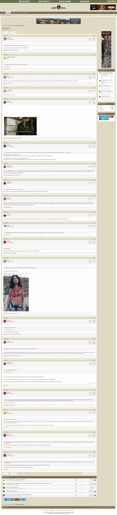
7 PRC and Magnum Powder (11, 490)
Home (4, 12)
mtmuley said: (6, 150)
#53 (94, 257)
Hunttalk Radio (52, 510)
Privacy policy (104, 507)
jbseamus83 (8, 492)
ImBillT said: (6, 187)
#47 (94, 163)
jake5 (113, 109)
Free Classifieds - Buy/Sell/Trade (106, 99)
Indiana (94, 103)
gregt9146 (4, 30)
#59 (94, 432)
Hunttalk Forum (46, 510)
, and (11, 253)
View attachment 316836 (8, 329)
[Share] (93, 36)
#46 (94, 142)
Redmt (92, 480)
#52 (94, 238)
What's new (14, 12)
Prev (4, 32)
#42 (94, 54)
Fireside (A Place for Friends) (105, 94)
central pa (93, 147)
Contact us (94, 507)
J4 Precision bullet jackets (10, 376)
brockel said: (6, 397)
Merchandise (64, 510)
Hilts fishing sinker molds (105, 96)
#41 (94, 35)
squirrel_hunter (90, 495)
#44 (94, 87)
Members (24, 12)
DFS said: (6, 439)
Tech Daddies (72, 512)
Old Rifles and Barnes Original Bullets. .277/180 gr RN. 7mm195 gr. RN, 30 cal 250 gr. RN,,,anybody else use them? (28, 483)
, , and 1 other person (14, 138)
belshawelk (91, 488)
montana (94, 243)
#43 (94, 73)
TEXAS (94, 40)
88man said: (6, 325)
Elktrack (7, 488)
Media (19, 12)
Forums (8, 12)
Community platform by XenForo (52, 512)
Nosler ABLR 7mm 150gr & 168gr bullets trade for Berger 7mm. (18, 494)
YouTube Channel (70, 510)
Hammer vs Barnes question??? (12, 487)
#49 (94, 195)
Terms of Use (99, 507)
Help (108, 507)
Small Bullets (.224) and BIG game (107, 91)
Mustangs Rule (8, 484)
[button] (16, 13)
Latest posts (102, 70)
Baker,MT (93, 343)
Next (14, 32)
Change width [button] (5, 507)
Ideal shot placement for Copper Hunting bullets (15, 479)
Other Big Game (103, 83)
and (12, 50)
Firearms (17, 484)
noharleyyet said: (7, 62)
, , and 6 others (13, 355)
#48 (94, 179)
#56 (94, 360)
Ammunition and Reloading (18, 488)
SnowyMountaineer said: (8, 43)
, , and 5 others (13, 334)
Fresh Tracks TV (58, 510)
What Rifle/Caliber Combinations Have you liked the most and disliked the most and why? (107, 73)
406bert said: (6, 230)
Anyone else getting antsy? (105, 85)
